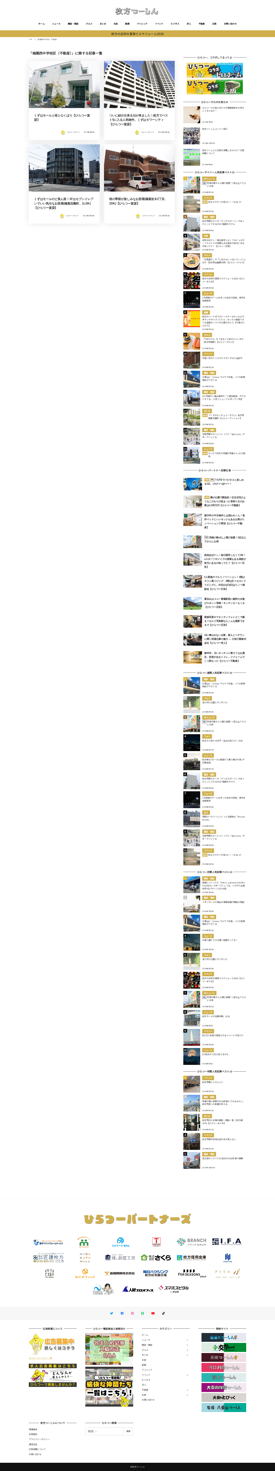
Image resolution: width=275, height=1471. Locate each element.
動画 (127, 23)
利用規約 (33, 1434)
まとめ (103, 23)
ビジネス (175, 23)
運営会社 (33, 1444)
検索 (128, 1431)
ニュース (56, 23)
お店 (116, 23)
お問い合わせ (230, 23)
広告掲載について (37, 1449)
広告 (214, 23)
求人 (189, 23)
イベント (159, 23)
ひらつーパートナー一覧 (40, 1357)
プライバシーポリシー (39, 1439)
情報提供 (33, 1429)
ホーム (41, 23)
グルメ (89, 23)
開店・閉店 (73, 23)
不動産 (201, 23)
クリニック (142, 23)
